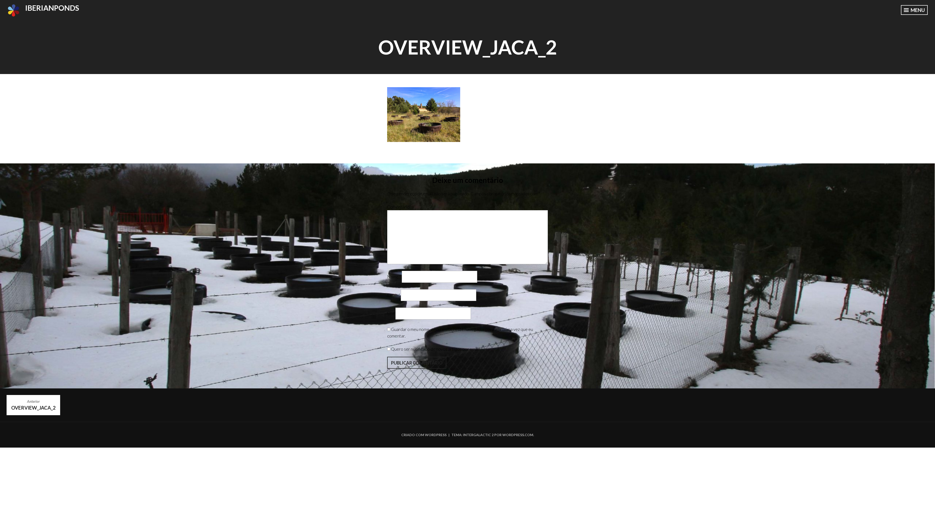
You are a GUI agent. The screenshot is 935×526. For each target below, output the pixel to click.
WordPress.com (517, 435)
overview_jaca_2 (33, 404)
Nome (394, 276)
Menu (917, 10)
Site (391, 313)
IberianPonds (52, 7)
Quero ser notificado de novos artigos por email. (436, 349)
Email (393, 295)
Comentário (398, 206)
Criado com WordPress (424, 435)
